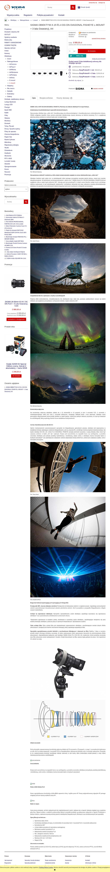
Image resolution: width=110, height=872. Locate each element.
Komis (7, 169)
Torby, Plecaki (9, 126)
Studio (7, 147)
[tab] (34, 98)
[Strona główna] (15, 7)
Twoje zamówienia (50, 860)
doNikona (12, 69)
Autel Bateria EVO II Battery (14, 215)
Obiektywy (8, 56)
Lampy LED (8, 104)
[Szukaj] (72, 7)
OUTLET (8, 34)
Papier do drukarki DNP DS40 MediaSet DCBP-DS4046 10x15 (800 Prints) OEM (15, 232)
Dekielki (9, 91)
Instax (7, 51)
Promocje (8, 174)
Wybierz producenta (10, 185)
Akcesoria (8, 156)
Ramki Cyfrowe (10, 139)
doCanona (12, 64)
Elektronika (8, 40)
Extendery (10, 94)
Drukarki (7, 123)
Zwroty (67, 863)
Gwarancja (68, 860)
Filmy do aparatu (10, 131)
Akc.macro (10, 88)
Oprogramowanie (10, 166)
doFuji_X (12, 67)
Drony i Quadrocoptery (12, 129)
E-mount (12, 80)
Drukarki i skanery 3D (12, 32)
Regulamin (8, 863)
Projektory (8, 29)
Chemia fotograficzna (12, 134)
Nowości (7, 172)
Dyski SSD (8, 110)
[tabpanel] (67, 476)
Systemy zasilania (11, 37)
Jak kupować (8, 860)
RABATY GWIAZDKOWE (13, 42)
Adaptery (10, 86)
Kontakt (87, 860)
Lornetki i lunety (10, 161)
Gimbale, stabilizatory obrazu (14, 99)
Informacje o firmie (90, 863)
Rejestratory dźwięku (12, 145)
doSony (12, 77)
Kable (6, 112)
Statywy (7, 118)
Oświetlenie (8, 150)
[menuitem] (13, 15)
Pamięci (7, 107)
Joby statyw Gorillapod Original (16, 252)
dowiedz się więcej (75, 80)
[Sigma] (80, 88)
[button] (66, 73)
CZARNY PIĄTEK (10, 45)
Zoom (9, 59)
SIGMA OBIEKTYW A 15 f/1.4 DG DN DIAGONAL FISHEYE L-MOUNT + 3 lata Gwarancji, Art (16, 389)
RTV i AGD (8, 158)
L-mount (12, 83)
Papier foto (8, 137)
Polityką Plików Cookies (46, 867)
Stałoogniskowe (12, 61)
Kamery (7, 53)
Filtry (6, 115)
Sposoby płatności (30, 863)
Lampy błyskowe (10, 102)
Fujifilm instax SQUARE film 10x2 (16, 258)
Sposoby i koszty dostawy (32, 860)
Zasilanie (8, 153)
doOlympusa (13, 72)
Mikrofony (8, 142)
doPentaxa (13, 75)
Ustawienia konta (50, 863)
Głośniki (7, 164)
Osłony (9, 96)
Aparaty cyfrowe (10, 48)
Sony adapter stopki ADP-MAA (15, 241)
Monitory (7, 121)
